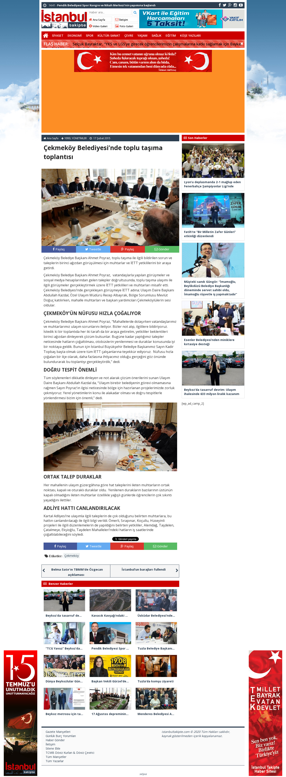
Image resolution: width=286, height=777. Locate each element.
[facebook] (220, 5)
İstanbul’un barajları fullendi (144, 569)
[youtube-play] (241, 5)
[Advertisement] (143, 103)
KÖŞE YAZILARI (190, 35)
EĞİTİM (171, 35)
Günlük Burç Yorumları (61, 736)
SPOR (89, 35)
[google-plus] (230, 5)
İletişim (123, 20)
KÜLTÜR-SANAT (109, 35)
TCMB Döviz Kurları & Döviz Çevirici (70, 753)
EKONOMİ (75, 35)
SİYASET (57, 35)
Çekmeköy (71, 556)
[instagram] (235, 5)
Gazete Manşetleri (58, 732)
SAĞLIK (156, 35)
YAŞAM (142, 35)
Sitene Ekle (53, 748)
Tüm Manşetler (56, 757)
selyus (143, 774)
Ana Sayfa (98, 20)
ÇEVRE (128, 35)
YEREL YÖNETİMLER (75, 138)
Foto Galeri (126, 26)
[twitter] (224, 5)
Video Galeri (99, 26)
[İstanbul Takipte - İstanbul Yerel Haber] (64, 18)
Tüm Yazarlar (55, 761)
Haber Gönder (55, 740)
